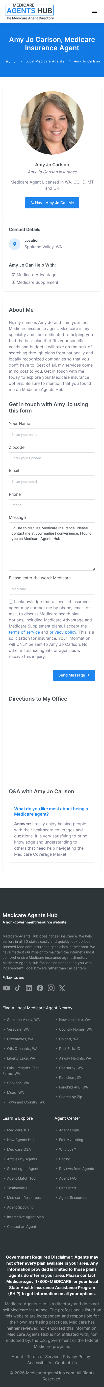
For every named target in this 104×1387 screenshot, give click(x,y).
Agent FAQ (67, 1178)
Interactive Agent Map (25, 1217)
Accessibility (39, 1362)
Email (14, 470)
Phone (15, 494)
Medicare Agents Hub (30, 915)
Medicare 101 (17, 1130)
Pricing (64, 1159)
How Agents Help (21, 1139)
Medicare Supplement (36, 282)
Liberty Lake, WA (20, 1058)
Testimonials (16, 1188)
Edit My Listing (70, 1139)
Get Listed (67, 1188)
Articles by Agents (21, 1159)
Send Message (72, 675)
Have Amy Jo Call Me (54, 202)
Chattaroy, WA (70, 1068)
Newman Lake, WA (74, 1019)
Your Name (19, 423)
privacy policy (62, 632)
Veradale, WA (17, 1029)
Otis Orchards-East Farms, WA (21, 1071)
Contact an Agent (21, 1226)
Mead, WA (15, 1092)
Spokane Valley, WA (23, 1019)
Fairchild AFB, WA (73, 1087)
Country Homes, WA (75, 1029)
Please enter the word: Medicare (40, 577)
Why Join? (67, 1149)
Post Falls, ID (69, 1048)
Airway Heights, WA (74, 1058)
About (17, 1356)
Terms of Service (43, 1356)
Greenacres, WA (19, 1039)
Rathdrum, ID (69, 1077)
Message (17, 517)
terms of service (24, 632)
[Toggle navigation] (94, 11)
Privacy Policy (76, 1356)
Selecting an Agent (22, 1168)
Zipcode (16, 447)
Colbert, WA (68, 1039)
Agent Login (68, 1130)
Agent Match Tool (21, 1178)
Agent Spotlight (19, 1207)
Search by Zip (70, 1097)
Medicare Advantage (35, 274)
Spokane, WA (17, 1083)
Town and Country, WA (25, 1102)
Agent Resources (72, 1197)
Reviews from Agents (76, 1168)
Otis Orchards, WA (21, 1048)
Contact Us (66, 1362)
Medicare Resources (23, 1197)
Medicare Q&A (18, 1149)
